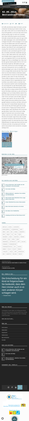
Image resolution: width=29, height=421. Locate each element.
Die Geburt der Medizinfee (12, 210)
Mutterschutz (13, 241)
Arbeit (4, 231)
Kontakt (3, 340)
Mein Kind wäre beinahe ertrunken (14, 206)
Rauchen (23, 241)
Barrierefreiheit (5, 337)
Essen (4, 234)
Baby (8, 231)
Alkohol (10, 226)
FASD (15, 234)
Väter (15, 251)
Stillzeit (14, 249)
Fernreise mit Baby (10, 189)
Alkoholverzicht (6, 229)
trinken (19, 249)
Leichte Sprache (6, 6)
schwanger (5, 244)
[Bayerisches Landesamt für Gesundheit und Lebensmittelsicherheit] (14, 404)
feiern (19, 234)
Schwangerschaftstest (7, 246)
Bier (11, 231)
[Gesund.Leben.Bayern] (14, 412)
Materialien (4, 330)
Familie (8, 234)
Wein (4, 254)
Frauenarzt (5, 236)
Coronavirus (21, 231)
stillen (9, 249)
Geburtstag (16, 236)
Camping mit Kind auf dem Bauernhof (15, 215)
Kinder (13, 239)
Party (19, 241)
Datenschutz (5, 335)
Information (5, 327)
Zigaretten (8, 254)
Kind (9, 239)
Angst (21, 229)
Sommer (4, 249)
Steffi (12, 23)
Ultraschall (5, 251)
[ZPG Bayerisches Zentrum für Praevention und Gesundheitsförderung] (14, 397)
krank (17, 239)
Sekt (15, 246)
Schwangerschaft (13, 244)
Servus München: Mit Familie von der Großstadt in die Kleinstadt (14, 185)
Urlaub (11, 251)
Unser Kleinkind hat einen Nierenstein (15, 202)
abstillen (5, 226)
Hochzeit (4, 239)
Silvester (19, 246)
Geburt (10, 236)
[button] (2, 418)
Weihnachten (21, 251)
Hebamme (22, 236)
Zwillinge (15, 254)
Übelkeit (20, 254)
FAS (12, 234)
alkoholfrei (16, 226)
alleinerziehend (14, 229)
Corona (15, 231)
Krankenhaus (5, 241)
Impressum (4, 332)
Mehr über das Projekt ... (8, 318)
